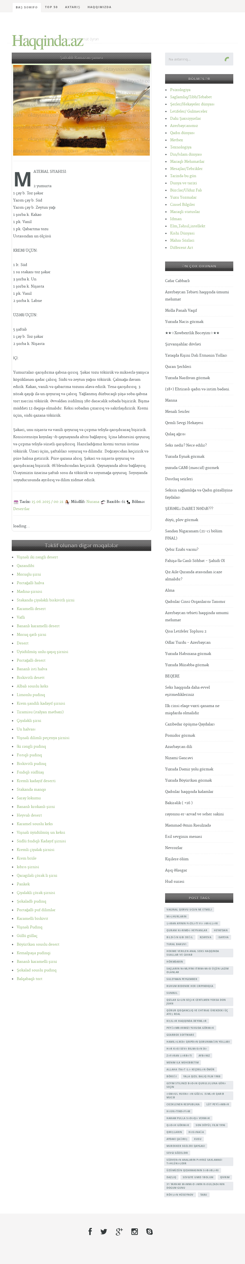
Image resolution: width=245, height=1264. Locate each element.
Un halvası (26, 729)
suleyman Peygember (182, 979)
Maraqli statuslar (185, 212)
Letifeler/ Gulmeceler (188, 111)
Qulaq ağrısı (175, 434)
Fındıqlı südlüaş (30, 772)
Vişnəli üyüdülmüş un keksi (41, 832)
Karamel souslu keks (35, 824)
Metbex (176, 140)
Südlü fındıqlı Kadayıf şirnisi (41, 841)
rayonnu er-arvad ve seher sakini (194, 814)
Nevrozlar (174, 848)
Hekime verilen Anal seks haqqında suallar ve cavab (193, 952)
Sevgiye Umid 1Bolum (198, 1177)
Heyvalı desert (29, 815)
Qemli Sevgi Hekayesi (184, 423)
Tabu (203, 1194)
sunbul (172, 993)
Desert (22, 643)
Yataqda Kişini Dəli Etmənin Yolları (196, 355)
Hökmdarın (175, 961)
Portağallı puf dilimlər (36, 910)
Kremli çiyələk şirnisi (35, 850)
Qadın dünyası (182, 133)
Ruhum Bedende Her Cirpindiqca (190, 986)
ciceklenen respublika (183, 1104)
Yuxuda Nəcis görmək (184, 322)
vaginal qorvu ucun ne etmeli (189, 909)
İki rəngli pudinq (31, 746)
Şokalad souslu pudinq (36, 970)
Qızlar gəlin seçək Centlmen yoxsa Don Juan (196, 1001)
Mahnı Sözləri (182, 240)
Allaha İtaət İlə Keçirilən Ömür (191, 1069)
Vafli (21, 617)
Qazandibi (25, 566)
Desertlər (21, 509)
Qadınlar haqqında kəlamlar (189, 792)
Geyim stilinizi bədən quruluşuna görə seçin (196, 1085)
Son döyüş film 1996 (210, 1125)
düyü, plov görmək (181, 520)
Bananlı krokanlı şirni (36, 807)
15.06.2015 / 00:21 (47, 502)
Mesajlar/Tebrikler (186, 169)
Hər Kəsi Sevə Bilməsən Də (187, 1048)
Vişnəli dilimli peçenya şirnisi (43, 738)
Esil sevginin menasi (183, 836)
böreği (172, 1076)
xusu (197, 1139)
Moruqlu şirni (29, 574)
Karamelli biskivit (32, 918)
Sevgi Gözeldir (177, 1153)
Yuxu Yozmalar (183, 197)
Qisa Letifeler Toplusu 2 (185, 631)
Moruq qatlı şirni (31, 634)
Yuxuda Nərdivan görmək (187, 378)
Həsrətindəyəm (178, 1111)
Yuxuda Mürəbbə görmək (187, 665)
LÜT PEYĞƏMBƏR (217, 1104)
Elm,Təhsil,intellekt (187, 226)
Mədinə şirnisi (29, 591)
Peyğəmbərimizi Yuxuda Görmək (190, 1028)
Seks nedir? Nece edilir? (186, 445)
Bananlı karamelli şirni (37, 961)
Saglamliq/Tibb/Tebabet (191, 97)
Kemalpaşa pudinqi (33, 953)
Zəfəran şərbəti (179, 1055)
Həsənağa (196, 1132)
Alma (169, 590)
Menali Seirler (177, 411)
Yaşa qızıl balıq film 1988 (201, 1076)
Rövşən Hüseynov (180, 1194)
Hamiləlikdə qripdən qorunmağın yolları (198, 1041)
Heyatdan (221, 930)
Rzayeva (206, 937)
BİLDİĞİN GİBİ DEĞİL (180, 937)
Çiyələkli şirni (29, 721)
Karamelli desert (31, 609)
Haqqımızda (99, 7)
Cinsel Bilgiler (182, 204)
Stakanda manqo (31, 789)
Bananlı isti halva (32, 669)
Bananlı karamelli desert (38, 626)
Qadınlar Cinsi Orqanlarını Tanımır (195, 601)
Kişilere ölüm (177, 859)
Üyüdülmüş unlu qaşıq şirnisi (42, 652)
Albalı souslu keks (32, 686)
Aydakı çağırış (177, 1139)
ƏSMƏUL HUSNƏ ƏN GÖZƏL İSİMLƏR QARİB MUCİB (195, 1095)
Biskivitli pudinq (31, 764)
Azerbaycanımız (184, 126)
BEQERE (172, 676)
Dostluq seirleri (179, 479)
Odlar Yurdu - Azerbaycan (188, 642)
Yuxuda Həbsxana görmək (188, 654)
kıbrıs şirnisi (28, 867)
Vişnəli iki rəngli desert (37, 557)
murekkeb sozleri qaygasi (186, 1146)
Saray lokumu (29, 798)
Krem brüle (26, 858)
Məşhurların (177, 916)
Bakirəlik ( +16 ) (179, 803)
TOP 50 (51, 7)
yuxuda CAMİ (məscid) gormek (192, 468)
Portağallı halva (30, 583)
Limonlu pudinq (31, 695)
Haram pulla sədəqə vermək (188, 1118)
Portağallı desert (31, 660)
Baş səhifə (27, 7)
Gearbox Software (180, 1034)
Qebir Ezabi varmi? (181, 549)
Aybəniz (204, 1055)
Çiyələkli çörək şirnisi (36, 893)
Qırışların (174, 1132)
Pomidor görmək (180, 735)
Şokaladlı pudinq (31, 901)
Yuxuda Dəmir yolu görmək (189, 769)
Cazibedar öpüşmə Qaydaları (190, 724)
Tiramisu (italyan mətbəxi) (40, 712)
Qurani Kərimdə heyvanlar (187, 930)
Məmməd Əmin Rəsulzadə (188, 825)
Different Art (181, 247)
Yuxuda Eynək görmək (184, 456)
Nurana (92, 502)
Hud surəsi (174, 881)
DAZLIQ (171, 1177)
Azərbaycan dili (178, 747)
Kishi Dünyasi (182, 233)
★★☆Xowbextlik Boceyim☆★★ (192, 333)
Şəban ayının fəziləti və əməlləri (192, 923)
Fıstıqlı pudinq (29, 755)
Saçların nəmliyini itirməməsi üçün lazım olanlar (197, 970)
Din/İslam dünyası (186, 154)
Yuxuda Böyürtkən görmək (188, 780)
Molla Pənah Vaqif (181, 310)
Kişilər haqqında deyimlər (187, 1021)
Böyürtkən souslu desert (38, 944)
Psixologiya (180, 90)
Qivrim (225, 1177)
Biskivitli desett (31, 678)
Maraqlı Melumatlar (187, 161)
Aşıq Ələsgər (176, 870)
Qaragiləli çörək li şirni (37, 875)
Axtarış (72, 7)
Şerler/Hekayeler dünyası (192, 104)
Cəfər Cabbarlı (177, 281)
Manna (171, 400)
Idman (176, 219)
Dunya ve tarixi (183, 183)
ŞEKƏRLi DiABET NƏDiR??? (189, 509)
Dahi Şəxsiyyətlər (185, 118)
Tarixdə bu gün (183, 176)
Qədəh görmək (178, 1125)
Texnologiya (180, 147)
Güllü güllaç (27, 936)
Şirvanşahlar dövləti (183, 344)
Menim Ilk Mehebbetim (183, 1062)
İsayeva (223, 937)
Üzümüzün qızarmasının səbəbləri (193, 1170)
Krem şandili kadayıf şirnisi (41, 703)
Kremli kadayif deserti (36, 781)
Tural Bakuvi (176, 944)
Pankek (23, 884)
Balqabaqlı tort (29, 979)
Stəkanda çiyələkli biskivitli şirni (45, 600)
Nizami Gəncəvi (179, 758)
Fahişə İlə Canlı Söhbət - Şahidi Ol (195, 561)
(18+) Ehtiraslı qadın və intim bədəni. (197, 389)
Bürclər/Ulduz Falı (186, 190)
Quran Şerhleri (178, 367)
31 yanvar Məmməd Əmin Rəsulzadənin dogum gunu (195, 1185)
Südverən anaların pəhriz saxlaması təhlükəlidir (194, 1161)
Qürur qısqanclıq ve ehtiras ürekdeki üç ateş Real (197, 1012)
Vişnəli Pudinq (29, 927)
